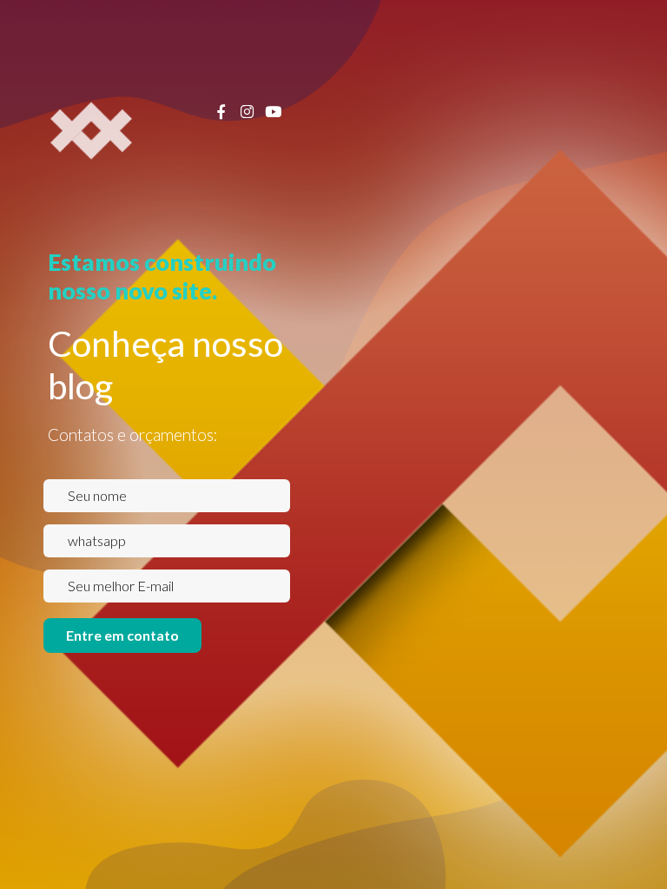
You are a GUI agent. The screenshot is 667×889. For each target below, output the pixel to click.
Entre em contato (122, 635)
